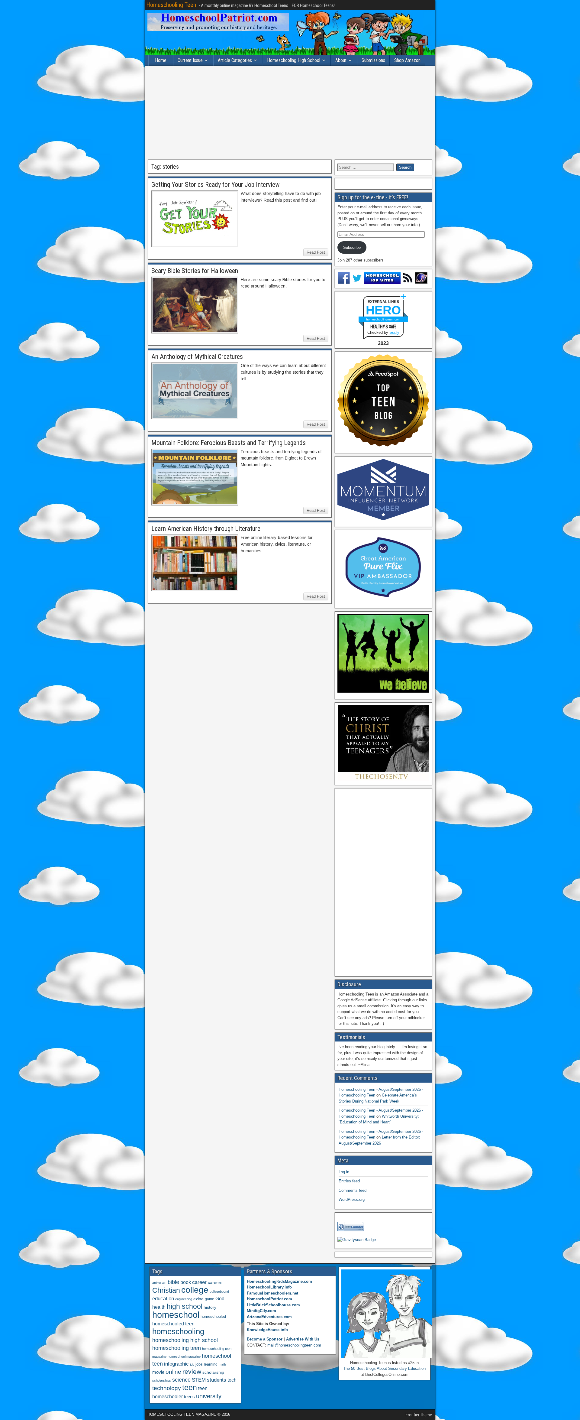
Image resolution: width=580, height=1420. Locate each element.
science (181, 1379)
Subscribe (352, 247)
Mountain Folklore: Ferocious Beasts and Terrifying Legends (228, 443)
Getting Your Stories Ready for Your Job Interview (215, 184)
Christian (166, 1290)
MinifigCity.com (261, 1310)
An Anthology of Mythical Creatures (197, 356)
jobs (199, 1364)
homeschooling (178, 1331)
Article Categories (235, 60)
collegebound (219, 1291)
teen (189, 1387)
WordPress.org (352, 1199)
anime (156, 1283)
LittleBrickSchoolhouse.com (273, 1305)
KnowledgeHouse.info (267, 1329)
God (219, 1298)
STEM (199, 1380)
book (185, 1282)
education (163, 1298)
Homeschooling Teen (171, 4)
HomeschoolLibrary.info (269, 1287)
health (159, 1307)
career (199, 1282)
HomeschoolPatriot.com (269, 1299)
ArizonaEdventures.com (269, 1316)
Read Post (316, 252)
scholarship (213, 1372)
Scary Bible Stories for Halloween (194, 271)
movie (158, 1372)
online (173, 1372)
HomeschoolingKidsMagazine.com (279, 1281)
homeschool (175, 1315)
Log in (344, 1172)
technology (166, 1388)
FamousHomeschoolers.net (272, 1293)
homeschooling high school (185, 1340)
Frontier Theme (419, 1415)
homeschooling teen (176, 1348)
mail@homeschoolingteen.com (294, 1345)
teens (189, 1396)
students (216, 1380)
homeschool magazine (184, 1356)
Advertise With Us (302, 1339)
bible (173, 1282)
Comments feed (352, 1190)
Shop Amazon (407, 60)
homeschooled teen (173, 1323)
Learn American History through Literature (205, 528)
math (222, 1364)
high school (184, 1306)
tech (232, 1380)
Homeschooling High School (293, 60)
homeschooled (213, 1316)
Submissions (373, 60)
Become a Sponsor (264, 1339)
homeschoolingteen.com (383, 319)
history (210, 1307)
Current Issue (190, 60)
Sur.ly (394, 332)
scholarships (161, 1380)
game (209, 1299)
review (191, 1371)
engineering (183, 1299)
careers (215, 1282)
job (192, 1364)
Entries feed (349, 1181)
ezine (198, 1299)
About (340, 60)
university (208, 1396)
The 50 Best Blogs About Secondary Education (384, 1368)
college (194, 1290)
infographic (176, 1364)
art (164, 1283)
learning (211, 1364)
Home (160, 60)
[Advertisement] (290, 112)
